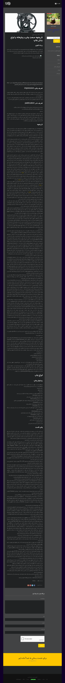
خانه (47, 679)
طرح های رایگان (57, 66)
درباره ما (27, 679)
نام (44, 616)
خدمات (58, 63)
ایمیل (43, 622)
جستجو (56, 40)
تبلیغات (58, 59)
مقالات (38, 580)
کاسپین (33, 34)
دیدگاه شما (43, 598)
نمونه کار (58, 73)
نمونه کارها (39, 679)
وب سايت (43, 629)
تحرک (23, 172)
